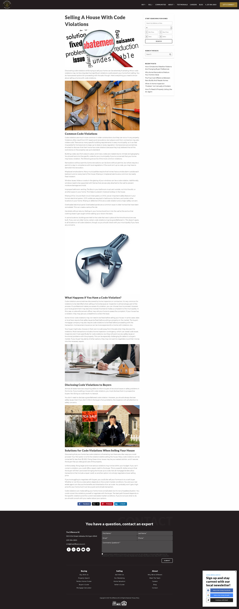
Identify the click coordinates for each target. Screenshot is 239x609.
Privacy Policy (105, 557)
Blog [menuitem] (201, 4)
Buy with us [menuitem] (84, 574)
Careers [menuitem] (193, 4)
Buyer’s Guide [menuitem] (84, 584)
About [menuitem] (171, 4)
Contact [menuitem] (155, 588)
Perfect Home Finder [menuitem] (84, 581)
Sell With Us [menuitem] (119, 574)
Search (159, 41)
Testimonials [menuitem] (182, 4)
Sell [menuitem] (150, 4)
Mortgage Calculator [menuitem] (84, 588)
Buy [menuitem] (143, 4)
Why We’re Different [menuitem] (155, 574)
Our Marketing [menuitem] (119, 578)
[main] (119, 255)
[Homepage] (7, 4)
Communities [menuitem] (160, 4)
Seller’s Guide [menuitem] (119, 584)
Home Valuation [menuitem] (119, 581)
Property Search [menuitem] (84, 578)
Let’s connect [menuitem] (228, 4)
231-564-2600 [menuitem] (212, 4)
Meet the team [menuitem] (154, 578)
